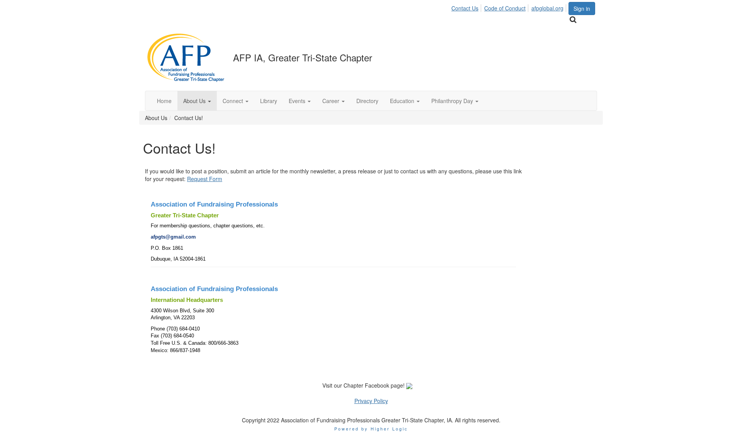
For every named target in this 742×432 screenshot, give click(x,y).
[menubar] (509, 7)
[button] (197, 100)
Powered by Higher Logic (371, 428)
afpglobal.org (547, 8)
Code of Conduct (505, 8)
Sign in (582, 8)
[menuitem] (467, 7)
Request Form (204, 179)
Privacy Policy (371, 401)
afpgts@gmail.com (173, 237)
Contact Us (464, 8)
